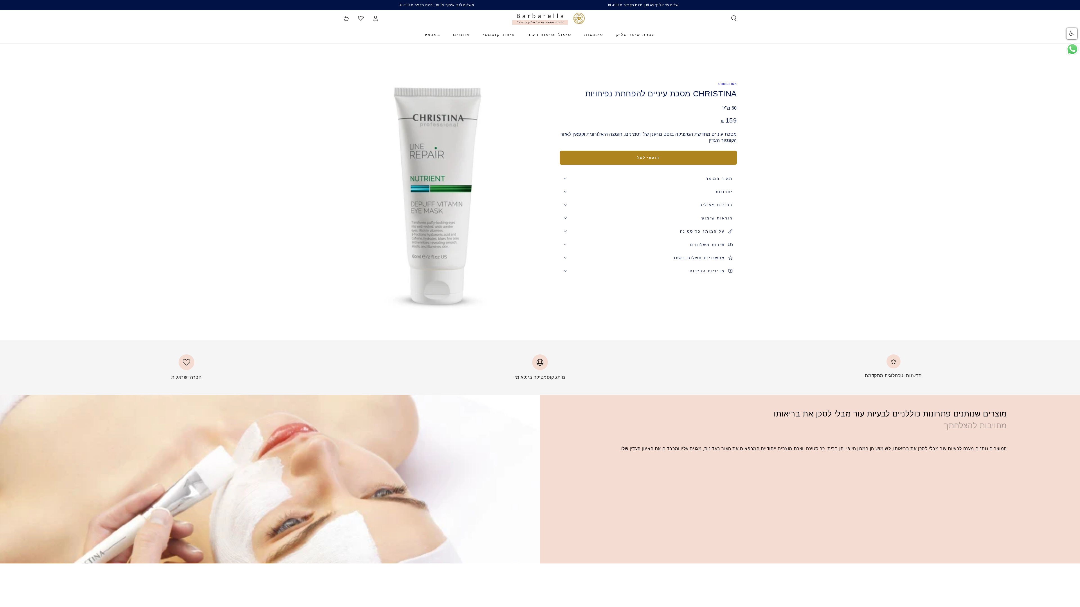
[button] (733, 18)
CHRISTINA (727, 83)
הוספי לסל (648, 158)
